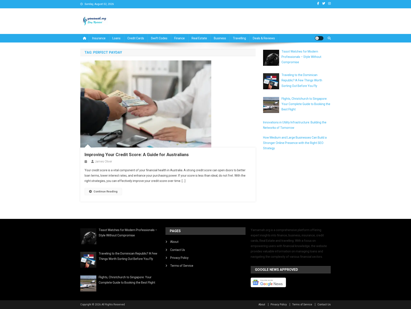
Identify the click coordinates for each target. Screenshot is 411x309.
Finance (179, 38)
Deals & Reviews (264, 38)
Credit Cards (135, 38)
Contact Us (177, 250)
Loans (116, 38)
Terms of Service (181, 265)
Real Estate (199, 38)
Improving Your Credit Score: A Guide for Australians (137, 154)
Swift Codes (159, 38)
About (174, 241)
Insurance (99, 38)
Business (220, 38)
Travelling (239, 38)
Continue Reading (106, 191)
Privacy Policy (179, 257)
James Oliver (103, 161)
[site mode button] (319, 38)
